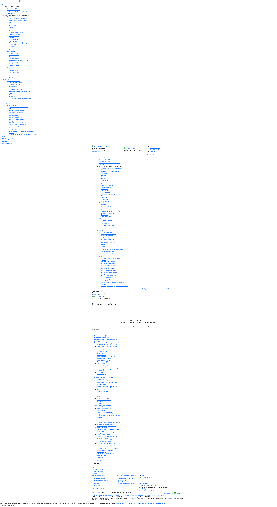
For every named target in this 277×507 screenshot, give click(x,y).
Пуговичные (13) (101, 370)
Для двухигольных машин (16, 110)
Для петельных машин (15, 117)
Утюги (11, 77)
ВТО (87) (96, 393)
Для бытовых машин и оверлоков (18, 107)
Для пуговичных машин (16, 122)
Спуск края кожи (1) (102, 376)
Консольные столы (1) (103, 396)
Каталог (4, 5)
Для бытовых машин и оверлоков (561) (108, 429)
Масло (11, 95)
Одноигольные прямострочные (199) (107, 344)
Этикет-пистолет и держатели (17, 102)
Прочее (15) (100, 457)
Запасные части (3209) (100, 427)
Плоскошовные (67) (102, 365)
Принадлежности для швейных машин (20, 98)
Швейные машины (12, 8)
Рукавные (12, 46)
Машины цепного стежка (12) (105, 358)
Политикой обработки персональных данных (153, 503)
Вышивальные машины (13, 10)
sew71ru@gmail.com (145, 289)
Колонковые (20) (101, 355)
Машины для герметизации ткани (18, 31)
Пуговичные (12, 44)
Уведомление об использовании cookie (155, 495)
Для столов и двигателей (16, 128)
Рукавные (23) (100, 372)
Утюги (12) (99, 403)
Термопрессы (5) (101, 401)
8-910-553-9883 (96, 151)
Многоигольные (14, 36)
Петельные (12, 37)
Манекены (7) (98, 341)
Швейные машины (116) (101, 336)
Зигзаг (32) (100, 353)
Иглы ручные (13, 86)
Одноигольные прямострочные (18, 18)
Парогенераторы (14, 72)
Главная (4, 3)
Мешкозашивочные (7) (103, 360)
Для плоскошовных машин (16, 119)
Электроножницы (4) (102, 391)
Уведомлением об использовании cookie (127, 503)
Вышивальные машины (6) (101, 337)
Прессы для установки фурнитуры (18, 43)
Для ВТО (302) (100, 431)
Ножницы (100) (101, 421)
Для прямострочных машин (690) (106, 443)
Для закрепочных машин (16, 112)
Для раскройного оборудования (18, 124)
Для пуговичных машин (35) (104, 445)
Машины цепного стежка (16, 32)
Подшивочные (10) (102, 367)
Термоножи (12, 63)
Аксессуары (8, 79)
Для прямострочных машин (17, 121)
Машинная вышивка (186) (104, 408)
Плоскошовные (13, 39)
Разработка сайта (168, 493)
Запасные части (11, 105)
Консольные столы (14, 70)
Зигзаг (11, 27)
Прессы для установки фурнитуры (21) (107, 369)
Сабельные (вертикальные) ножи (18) (107, 386)
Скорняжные (12, 48)
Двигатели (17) (101, 350)
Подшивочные (13, 41)
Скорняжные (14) (101, 374)
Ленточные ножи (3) (102, 381)
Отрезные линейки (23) (103, 384)
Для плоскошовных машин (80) (105, 441)
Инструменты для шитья (16, 88)
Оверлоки (12, 22)
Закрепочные (13, 25)
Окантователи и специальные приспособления (22, 131)
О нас (3, 136)
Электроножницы (14, 65)
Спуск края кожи (13, 50)
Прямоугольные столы (15, 74)
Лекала (11, 93)
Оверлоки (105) (101, 348)
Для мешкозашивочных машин (18, 114)
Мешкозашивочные (15, 34)
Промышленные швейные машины (126, 475)
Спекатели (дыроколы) (15, 62)
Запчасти (7, 103)
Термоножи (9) (101, 389)
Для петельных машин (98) (104, 440)
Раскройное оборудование (14, 51)
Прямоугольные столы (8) (104, 400)
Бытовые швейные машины (100, 475)
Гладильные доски (14, 69)
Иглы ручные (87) (101, 410)
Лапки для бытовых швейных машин (19, 91)
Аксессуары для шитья (13, 81)
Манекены (10, 13)
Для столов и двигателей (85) (105, 450)
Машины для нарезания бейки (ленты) (20, 57)
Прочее (11, 133)
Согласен (3, 505)
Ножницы (12, 96)
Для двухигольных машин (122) (105, 433)
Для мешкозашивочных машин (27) (107, 436)
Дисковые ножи (13, 53)
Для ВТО (11, 108)
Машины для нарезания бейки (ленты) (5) (108, 382)
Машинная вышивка (15, 84)
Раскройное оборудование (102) (103, 377)
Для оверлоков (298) (102, 438)
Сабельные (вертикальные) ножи (18, 60)
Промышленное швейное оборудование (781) (107, 343)
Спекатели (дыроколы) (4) (104, 388)
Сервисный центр (7, 140)
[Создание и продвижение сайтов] (178, 493)
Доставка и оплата (7, 138)
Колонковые (12, 29)
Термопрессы (13, 76)
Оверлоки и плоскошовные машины (17, 11)
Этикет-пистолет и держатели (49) (106, 426)
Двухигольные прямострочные (18, 20)
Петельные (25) (101, 363)
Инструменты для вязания (16, 89)
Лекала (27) (100, 417)
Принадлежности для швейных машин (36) (109, 422)
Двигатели (12, 24)
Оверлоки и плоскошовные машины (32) (105, 339)
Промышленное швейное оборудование (18, 17)
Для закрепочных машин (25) (105, 434)
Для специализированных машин (18, 126)
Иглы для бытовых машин (16, 83)
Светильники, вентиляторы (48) (105, 424)
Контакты (5, 141)
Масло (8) (99, 419)
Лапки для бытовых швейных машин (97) (108, 415)
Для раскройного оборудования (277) (107, 447)
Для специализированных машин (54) (107, 448)
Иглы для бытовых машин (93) (105, 407)
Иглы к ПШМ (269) (102, 452)
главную (132, 326)
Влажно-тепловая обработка (126, 483)
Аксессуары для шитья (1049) (102, 405)
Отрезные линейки (14, 58)
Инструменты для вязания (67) (105, 414)
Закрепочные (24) (102, 351)
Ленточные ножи (14, 55)
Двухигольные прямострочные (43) (107, 346)
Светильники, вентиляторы (17, 100)
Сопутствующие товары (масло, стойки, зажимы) (23, 134)
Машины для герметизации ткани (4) (107, 356)
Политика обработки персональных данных (104, 495)
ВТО (8, 67)
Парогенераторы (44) (103, 398)
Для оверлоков (13, 115)
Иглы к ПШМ (12, 129)
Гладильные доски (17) (103, 395)
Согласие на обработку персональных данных (130, 495)
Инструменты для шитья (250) (105, 412)
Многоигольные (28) (102, 362)
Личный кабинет (7, 143)
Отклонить (11, 505)
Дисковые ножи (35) (102, 379)
